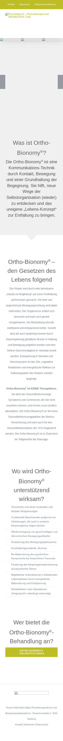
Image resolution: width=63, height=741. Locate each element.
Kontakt (18, 724)
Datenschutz (42, 724)
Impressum (29, 724)
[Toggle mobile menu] (56, 32)
